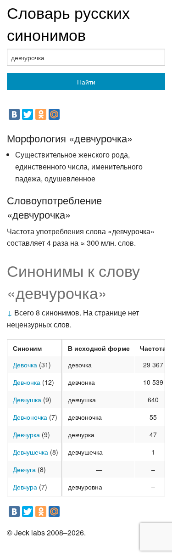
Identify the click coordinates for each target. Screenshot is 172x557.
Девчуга (24, 469)
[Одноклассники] (40, 114)
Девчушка (27, 399)
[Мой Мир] (54, 114)
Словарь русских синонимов (68, 23)
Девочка (25, 364)
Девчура (25, 486)
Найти (86, 81)
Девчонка (26, 382)
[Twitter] (27, 114)
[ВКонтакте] (14, 114)
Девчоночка (30, 417)
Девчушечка (30, 451)
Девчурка (26, 434)
